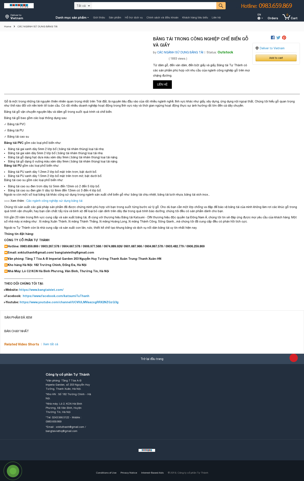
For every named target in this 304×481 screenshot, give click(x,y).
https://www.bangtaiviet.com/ (40, 289)
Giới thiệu (99, 17)
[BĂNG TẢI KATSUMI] (19, 5)
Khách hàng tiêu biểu (195, 17)
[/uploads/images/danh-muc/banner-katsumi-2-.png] (147, 450)
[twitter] (278, 38)
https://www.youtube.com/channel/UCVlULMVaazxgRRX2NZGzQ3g (68, 302)
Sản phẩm (115, 17)
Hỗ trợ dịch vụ (134, 17)
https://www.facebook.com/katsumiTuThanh (56, 296)
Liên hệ (216, 17)
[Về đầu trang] (294, 358)
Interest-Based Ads (152, 472)
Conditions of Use (106, 472)
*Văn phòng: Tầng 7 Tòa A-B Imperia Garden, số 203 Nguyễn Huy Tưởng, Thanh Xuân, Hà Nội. (68, 384)
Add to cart (276, 57)
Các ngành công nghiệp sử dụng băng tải (54, 200)
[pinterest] (284, 38)
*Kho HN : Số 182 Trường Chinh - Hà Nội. (68, 396)
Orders (273, 18)
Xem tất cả (50, 344)
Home (7, 26)
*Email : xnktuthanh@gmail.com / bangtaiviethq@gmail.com (66, 429)
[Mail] (267, 38)
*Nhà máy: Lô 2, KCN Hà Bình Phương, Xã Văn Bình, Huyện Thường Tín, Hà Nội (64, 408)
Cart (294, 18)
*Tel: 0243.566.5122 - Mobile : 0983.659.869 (63, 419)
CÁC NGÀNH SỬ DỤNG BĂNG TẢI (37, 26)
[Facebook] (273, 38)
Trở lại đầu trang (152, 359)
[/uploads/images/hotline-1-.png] (263, 5)
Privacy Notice (129, 472)
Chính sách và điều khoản (162, 17)
